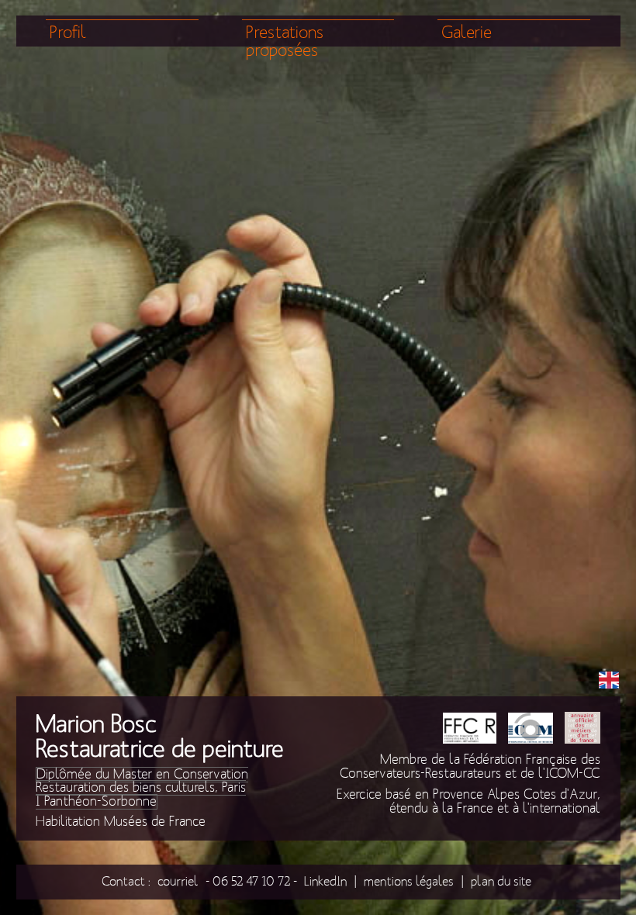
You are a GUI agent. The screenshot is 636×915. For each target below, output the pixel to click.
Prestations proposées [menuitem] (284, 42)
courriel (178, 881)
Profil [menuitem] (68, 33)
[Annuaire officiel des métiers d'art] (582, 730)
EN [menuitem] (608, 679)
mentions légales (409, 881)
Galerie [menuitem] (466, 33)
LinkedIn (325, 881)
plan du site (501, 881)
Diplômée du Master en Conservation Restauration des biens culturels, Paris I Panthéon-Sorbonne (142, 788)
